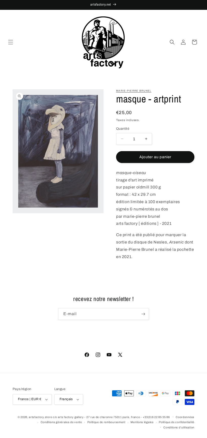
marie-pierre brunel (133, 90)
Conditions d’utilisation (178, 427)
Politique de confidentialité (176, 422)
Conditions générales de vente (61, 422)
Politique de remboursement (106, 422)
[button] (10, 42)
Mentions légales (142, 422)
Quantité (122, 128)
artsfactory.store (40, 417)
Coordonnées (185, 417)
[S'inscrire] (143, 314)
